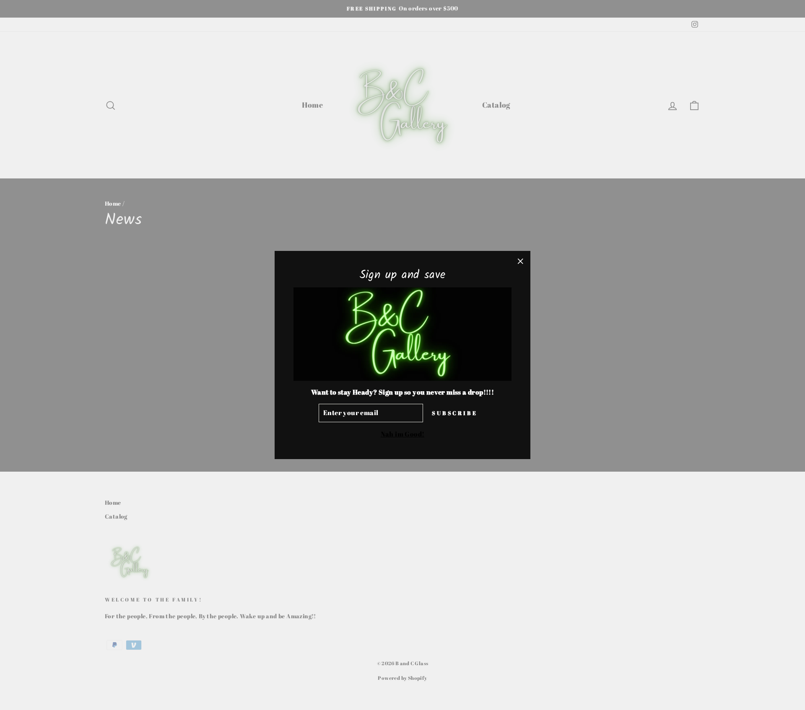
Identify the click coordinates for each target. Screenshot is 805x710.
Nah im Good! (403, 434)
